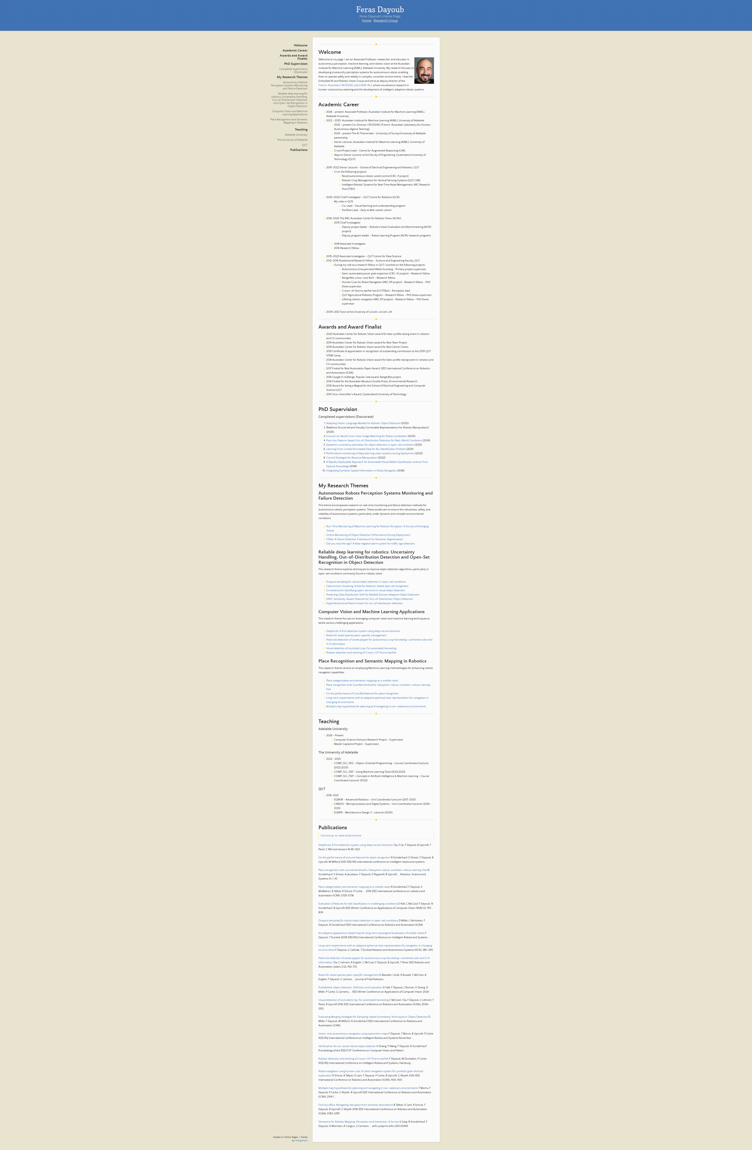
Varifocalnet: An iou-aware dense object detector (347, 1046)
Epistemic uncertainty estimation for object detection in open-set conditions (370, 444)
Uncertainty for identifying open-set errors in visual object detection (365, 590)
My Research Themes (292, 77)
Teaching (301, 130)
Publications (298, 150)
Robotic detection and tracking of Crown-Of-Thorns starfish (361, 652)
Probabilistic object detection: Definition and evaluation (350, 987)
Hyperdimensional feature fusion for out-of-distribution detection (364, 603)
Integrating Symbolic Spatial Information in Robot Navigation (361, 470)
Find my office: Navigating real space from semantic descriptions (355, 1105)
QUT (304, 145)
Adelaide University (296, 134)
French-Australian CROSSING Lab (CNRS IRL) (345, 85)
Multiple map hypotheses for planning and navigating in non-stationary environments (376, 706)
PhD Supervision (295, 64)
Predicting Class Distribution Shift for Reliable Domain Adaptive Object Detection (372, 594)
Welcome (300, 45)
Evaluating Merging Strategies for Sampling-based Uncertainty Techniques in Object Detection (373, 1016)
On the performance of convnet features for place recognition (354, 857)
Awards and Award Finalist (293, 57)
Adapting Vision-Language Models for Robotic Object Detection (363, 423)
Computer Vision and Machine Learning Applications (289, 113)
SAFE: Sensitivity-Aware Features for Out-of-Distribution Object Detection (369, 599)
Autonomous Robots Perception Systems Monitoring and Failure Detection (289, 85)
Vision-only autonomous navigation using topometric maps (353, 1033)
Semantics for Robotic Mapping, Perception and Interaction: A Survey (358, 1121)
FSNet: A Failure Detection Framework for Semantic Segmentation (364, 539)
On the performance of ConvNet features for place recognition (362, 693)
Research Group (386, 21)
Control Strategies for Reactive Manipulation (351, 457)
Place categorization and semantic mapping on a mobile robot (362, 680)
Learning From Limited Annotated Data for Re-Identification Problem (366, 449)
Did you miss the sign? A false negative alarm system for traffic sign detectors (370, 543)
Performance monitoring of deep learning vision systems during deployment (370, 453)
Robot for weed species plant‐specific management (356, 635)
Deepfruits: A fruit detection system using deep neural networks (363, 631)
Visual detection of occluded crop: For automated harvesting (361, 648)
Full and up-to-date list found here (341, 835)
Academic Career (295, 50)
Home (366, 21)
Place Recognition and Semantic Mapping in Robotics (288, 121)
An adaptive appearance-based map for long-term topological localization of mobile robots (371, 933)
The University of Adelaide (292, 139)
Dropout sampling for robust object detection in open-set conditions (366, 581)
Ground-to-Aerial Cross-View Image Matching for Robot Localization (366, 436)
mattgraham (301, 1140)
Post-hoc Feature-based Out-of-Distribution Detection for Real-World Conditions (374, 440)
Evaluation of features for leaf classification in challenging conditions (357, 903)
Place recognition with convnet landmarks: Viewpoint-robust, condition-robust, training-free (372, 870)
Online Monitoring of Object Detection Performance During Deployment (368, 535)
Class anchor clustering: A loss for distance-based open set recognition (367, 586)
